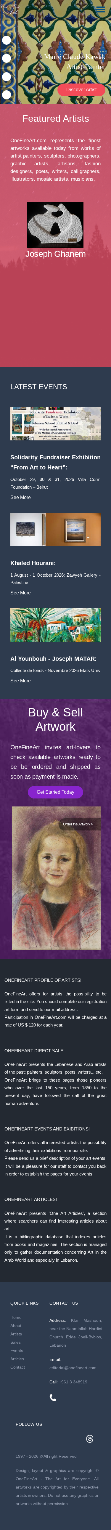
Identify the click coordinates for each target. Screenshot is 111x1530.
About (15, 1325)
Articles (17, 1358)
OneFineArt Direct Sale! (34, 1050)
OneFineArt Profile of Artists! (42, 980)
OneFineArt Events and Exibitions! (47, 1128)
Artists (16, 1334)
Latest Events (38, 387)
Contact (17, 1367)
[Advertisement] (55, 318)
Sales (15, 1342)
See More (20, 497)
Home (16, 1317)
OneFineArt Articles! (30, 1199)
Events (16, 1350)
